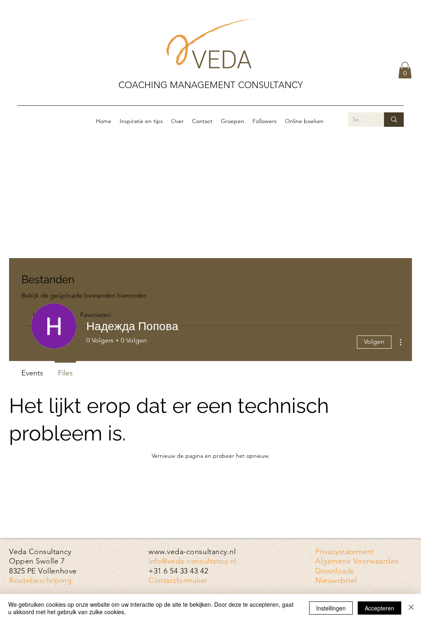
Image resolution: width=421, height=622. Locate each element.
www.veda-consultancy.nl (192, 551)
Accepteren (379, 608)
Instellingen (331, 608)
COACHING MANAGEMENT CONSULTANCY (210, 85)
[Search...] (394, 119)
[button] (405, 70)
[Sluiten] (411, 608)
